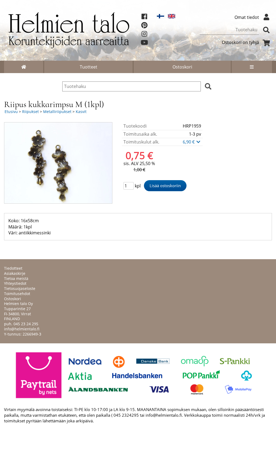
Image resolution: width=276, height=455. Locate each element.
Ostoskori (182, 67)
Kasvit (81, 111)
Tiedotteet (13, 268)
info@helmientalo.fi (21, 328)
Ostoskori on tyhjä (240, 42)
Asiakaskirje (14, 273)
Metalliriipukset (57, 111)
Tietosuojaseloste (19, 288)
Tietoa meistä (16, 278)
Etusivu (11, 111)
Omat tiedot (246, 17)
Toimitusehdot (17, 293)
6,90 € (189, 142)
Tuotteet (88, 67)
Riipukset (30, 111)
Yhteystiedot (15, 283)
